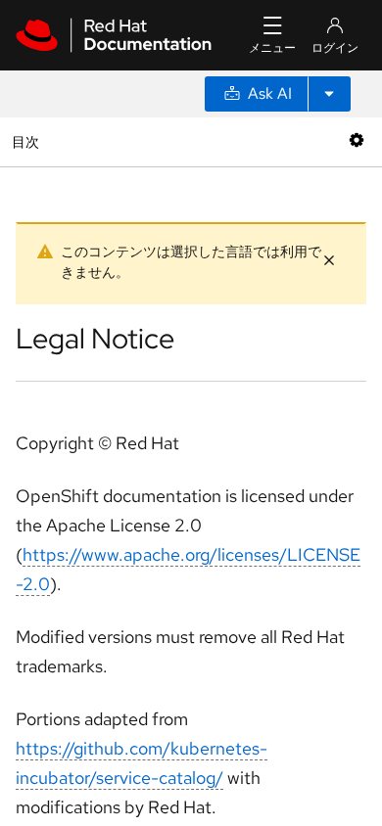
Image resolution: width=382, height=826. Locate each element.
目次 (28, 141)
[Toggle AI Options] (329, 94)
